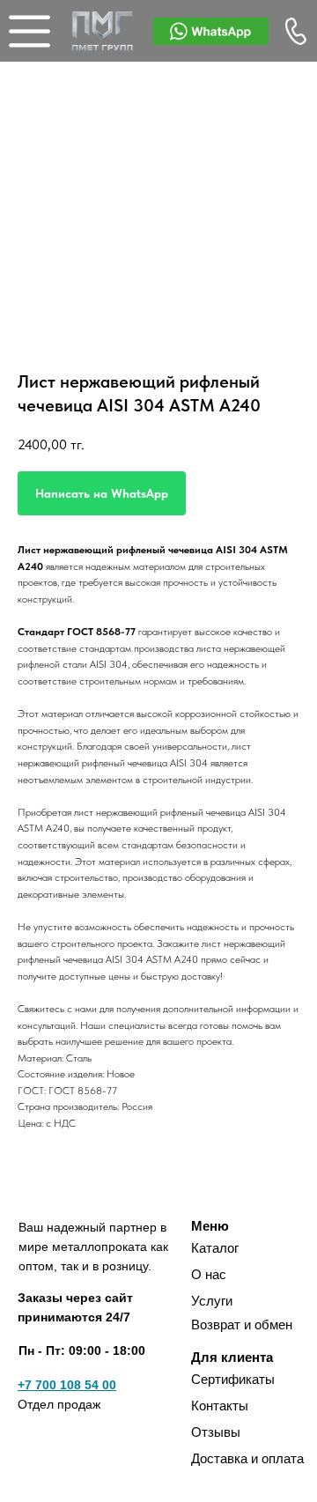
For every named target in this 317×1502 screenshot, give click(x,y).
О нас (208, 1274)
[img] (102, 31)
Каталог (215, 1247)
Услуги (211, 1300)
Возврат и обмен (241, 1324)
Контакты (219, 1405)
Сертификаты (233, 1379)
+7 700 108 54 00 (67, 1385)
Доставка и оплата (247, 1458)
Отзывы (215, 1431)
